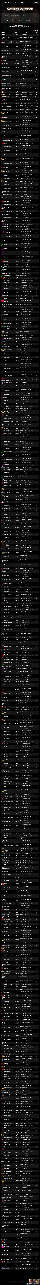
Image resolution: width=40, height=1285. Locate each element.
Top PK (28, 20)
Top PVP (20, 20)
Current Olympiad (9, 20)
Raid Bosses (15, 16)
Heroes (23, 16)
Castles (6, 16)
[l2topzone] (29, 1281)
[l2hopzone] (36, 1281)
